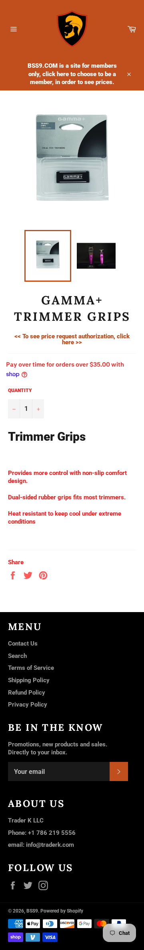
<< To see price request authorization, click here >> (72, 339)
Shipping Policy (29, 680)
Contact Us (23, 643)
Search (17, 656)
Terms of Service (31, 667)
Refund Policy (26, 692)
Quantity (20, 390)
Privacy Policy (27, 704)
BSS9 (32, 911)
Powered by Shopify (61, 911)
